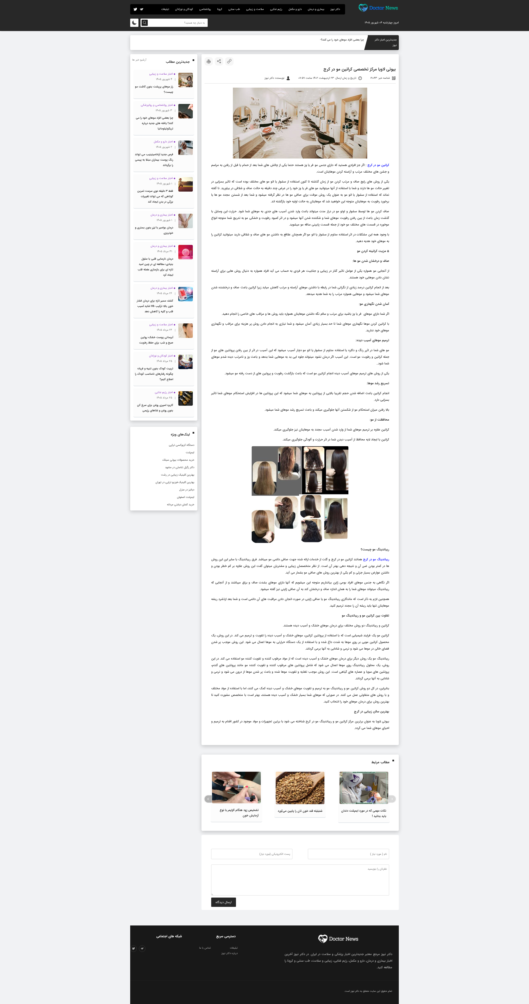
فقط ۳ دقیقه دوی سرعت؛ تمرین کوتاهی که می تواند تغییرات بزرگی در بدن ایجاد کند (155, 196)
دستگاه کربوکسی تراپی (181, 445)
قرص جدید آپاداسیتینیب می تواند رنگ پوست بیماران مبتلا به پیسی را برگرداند (154, 159)
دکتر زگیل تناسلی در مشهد (179, 467)
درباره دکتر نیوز (229, 953)
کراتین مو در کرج (378, 165)
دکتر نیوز (335, 9)
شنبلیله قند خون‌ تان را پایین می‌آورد (300, 811)
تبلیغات (165, 9)
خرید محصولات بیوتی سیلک (178, 460)
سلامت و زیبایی (255, 9)
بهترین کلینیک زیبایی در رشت (177, 475)
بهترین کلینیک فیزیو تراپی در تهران (175, 482)
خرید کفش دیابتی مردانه (180, 504)
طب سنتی (234, 9)
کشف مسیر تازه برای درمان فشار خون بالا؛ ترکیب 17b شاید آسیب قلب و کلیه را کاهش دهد (155, 306)
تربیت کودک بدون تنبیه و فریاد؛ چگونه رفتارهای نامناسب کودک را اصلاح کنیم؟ (154, 374)
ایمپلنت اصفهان (185, 497)
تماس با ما (205, 948)
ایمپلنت (190, 452)
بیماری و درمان (316, 9)
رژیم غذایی (276, 9)
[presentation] (392, 799)
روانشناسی (205, 9)
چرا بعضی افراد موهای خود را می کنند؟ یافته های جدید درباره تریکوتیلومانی (321, 40)
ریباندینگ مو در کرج (376, 559)
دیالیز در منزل (186, 490)
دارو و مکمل (295, 9)
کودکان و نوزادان (184, 9)
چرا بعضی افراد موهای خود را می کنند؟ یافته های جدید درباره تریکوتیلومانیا (154, 123)
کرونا (219, 9)
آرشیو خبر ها (139, 60)
